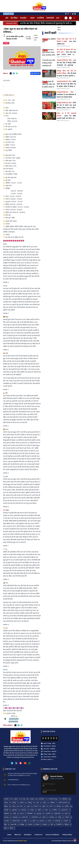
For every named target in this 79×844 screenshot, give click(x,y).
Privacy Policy (67, 834)
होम (6, 18)
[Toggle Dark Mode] (66, 18)
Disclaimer (27, 834)
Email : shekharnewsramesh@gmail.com (19, 785)
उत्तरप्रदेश (23, 18)
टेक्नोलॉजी (50, 18)
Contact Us (38, 834)
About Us (17, 834)
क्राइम (32, 18)
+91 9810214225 (13, 780)
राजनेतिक (40, 18)
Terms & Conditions (52, 834)
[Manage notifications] (74, 840)
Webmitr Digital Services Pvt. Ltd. (66, 841)
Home (9, 834)
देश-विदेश (14, 18)
